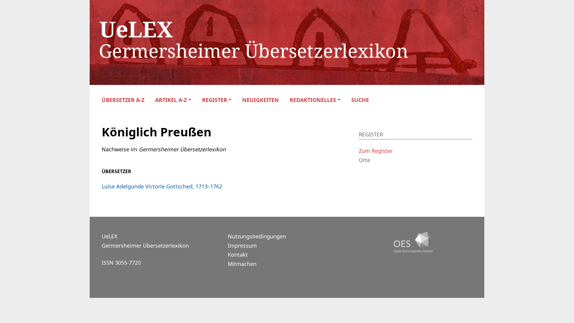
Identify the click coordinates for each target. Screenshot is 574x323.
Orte (364, 160)
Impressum (242, 245)
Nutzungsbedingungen (257, 236)
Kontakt (238, 254)
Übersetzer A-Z (123, 100)
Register (214, 100)
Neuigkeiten (260, 100)
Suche (360, 100)
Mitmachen (242, 263)
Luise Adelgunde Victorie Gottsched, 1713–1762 (162, 186)
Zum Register (376, 150)
